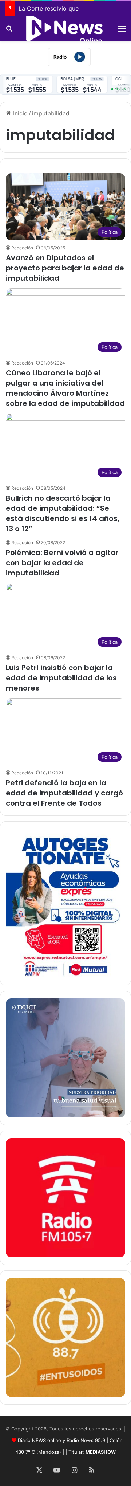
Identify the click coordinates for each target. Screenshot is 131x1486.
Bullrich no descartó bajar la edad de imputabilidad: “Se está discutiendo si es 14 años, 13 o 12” (62, 513)
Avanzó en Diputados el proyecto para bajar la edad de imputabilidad (65, 268)
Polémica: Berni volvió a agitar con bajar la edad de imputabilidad (62, 562)
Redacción (22, 248)
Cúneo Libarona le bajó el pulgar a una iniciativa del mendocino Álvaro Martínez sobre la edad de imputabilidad (65, 388)
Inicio (19, 113)
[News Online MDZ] (65, 28)
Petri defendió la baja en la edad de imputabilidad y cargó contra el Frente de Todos (64, 793)
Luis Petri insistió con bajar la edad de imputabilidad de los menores (61, 678)
